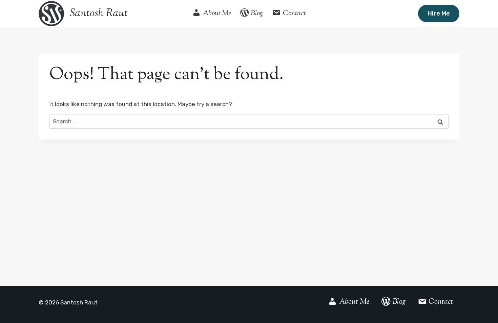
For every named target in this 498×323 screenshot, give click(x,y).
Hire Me (439, 13)
